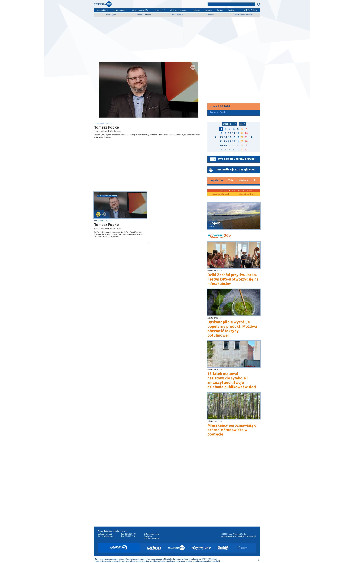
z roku (253, 180)
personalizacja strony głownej (235, 169)
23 (225, 141)
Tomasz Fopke (106, 225)
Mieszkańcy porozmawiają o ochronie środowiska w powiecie (231, 429)
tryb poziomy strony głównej (236, 158)
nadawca (196, 10)
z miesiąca (241, 180)
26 (237, 141)
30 (225, 145)
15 (221, 137)
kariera (220, 10)
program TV (160, 10)
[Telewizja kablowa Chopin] (154, 548)
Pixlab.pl (252, 536)
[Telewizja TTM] (176, 548)
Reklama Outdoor (144, 15)
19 (237, 137)
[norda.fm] (220, 194)
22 (221, 141)
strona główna (102, 10)
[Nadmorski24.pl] (201, 548)
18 (233, 137)
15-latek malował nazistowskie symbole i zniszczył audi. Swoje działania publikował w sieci (231, 380)
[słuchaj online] (247, 194)
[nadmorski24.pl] (233, 236)
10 (229, 133)
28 (246, 141)
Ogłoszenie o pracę (151, 534)
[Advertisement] (177, 38)
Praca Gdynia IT (177, 15)
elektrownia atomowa (179, 10)
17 (229, 137)
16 (225, 137)
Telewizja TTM (242, 536)
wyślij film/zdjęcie (250, 10)
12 (237, 133)
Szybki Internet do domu (243, 15)
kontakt (231, 10)
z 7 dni (230, 180)
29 (221, 145)
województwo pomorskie (107, 196)
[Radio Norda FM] (223, 548)
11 (233, 133)
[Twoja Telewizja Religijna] (241, 548)
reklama (208, 10)
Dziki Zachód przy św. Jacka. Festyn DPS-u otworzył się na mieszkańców (233, 279)
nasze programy (120, 10)
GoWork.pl (148, 536)
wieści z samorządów (140, 10)
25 (233, 141)
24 (229, 141)
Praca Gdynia (111, 15)
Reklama (210, 15)
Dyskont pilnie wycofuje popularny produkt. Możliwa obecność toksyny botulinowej (232, 328)
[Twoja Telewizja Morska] (123, 4)
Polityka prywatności (152, 538)
